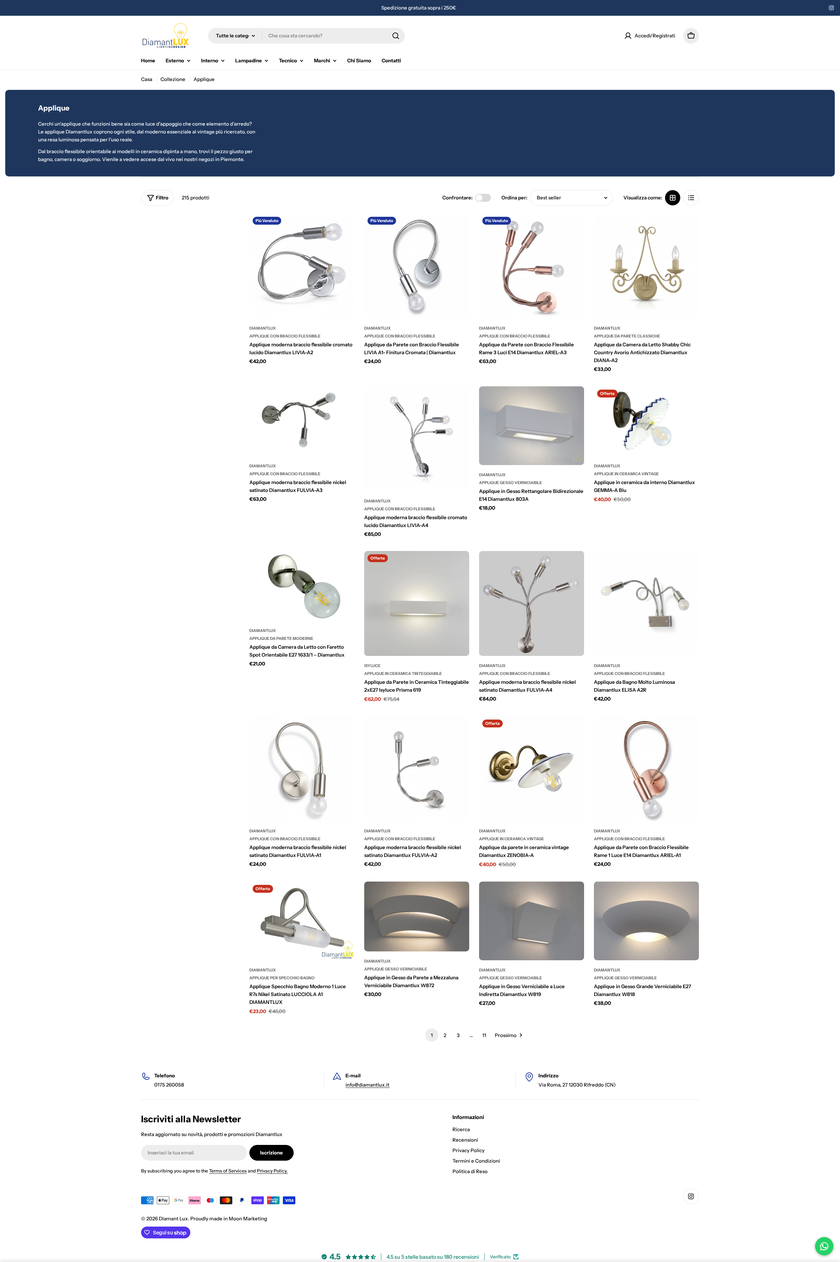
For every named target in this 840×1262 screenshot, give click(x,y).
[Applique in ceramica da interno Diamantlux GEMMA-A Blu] (646, 421)
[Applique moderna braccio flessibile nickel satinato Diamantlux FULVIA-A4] (531, 603)
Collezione (172, 79)
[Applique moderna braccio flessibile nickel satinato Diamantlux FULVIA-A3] (301, 421)
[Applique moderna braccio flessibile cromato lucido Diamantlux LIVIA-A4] (416, 438)
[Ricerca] (396, 36)
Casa (146, 79)
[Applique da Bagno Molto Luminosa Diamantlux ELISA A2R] (646, 603)
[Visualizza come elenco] (691, 198)
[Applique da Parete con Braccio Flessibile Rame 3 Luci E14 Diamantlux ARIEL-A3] (531, 266)
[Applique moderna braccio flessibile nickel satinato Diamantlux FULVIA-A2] (416, 768)
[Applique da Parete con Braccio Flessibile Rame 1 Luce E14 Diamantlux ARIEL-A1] (646, 768)
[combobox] (306, 36)
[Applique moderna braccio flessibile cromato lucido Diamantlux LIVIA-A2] (301, 266)
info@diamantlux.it (367, 1085)
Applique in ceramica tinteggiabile (403, 673)
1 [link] (432, 1035)
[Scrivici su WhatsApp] (824, 1246)
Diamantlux (262, 328)
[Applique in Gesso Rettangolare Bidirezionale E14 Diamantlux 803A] (531, 425)
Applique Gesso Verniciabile (510, 482)
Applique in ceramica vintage (626, 473)
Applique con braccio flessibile (285, 336)
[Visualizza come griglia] (673, 198)
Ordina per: (514, 197)
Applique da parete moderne (281, 638)
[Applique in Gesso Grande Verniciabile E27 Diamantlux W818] (646, 921)
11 (484, 1035)
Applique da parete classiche (627, 336)
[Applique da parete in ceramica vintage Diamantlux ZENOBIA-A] (531, 768)
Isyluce (372, 665)
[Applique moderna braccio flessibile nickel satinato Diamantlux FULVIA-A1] (301, 768)
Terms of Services (228, 1171)
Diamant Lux (173, 1218)
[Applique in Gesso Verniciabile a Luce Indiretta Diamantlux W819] (531, 921)
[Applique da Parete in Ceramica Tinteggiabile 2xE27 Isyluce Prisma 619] (416, 603)
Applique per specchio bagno (282, 977)
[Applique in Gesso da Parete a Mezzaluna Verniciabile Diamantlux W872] (416, 916)
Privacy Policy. (272, 1171)
